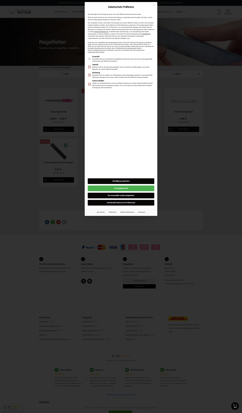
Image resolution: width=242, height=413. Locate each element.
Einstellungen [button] (146, 34)
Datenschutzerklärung (101, 32)
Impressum (141, 212)
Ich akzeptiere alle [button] (121, 188)
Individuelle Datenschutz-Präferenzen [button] (121, 202)
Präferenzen (112, 212)
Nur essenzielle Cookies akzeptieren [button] (121, 195)
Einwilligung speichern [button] (121, 181)
